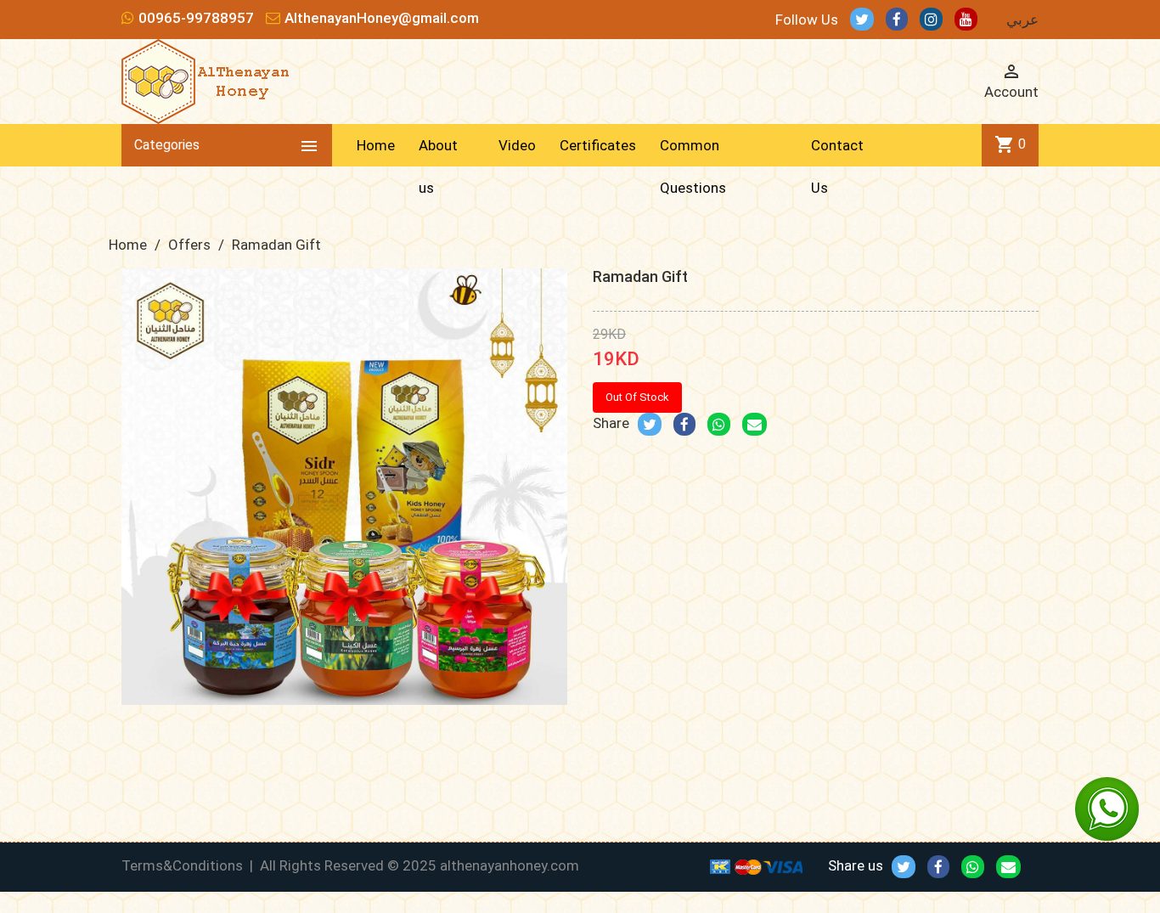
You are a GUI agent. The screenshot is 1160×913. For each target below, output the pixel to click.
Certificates (598, 145)
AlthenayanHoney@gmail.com (381, 17)
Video (517, 145)
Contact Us (837, 166)
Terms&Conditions (182, 865)
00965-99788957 (196, 17)
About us (438, 166)
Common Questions (693, 166)
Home (376, 145)
